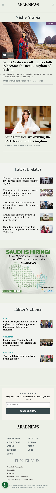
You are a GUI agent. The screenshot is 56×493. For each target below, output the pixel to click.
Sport (10, 454)
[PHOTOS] (28, 40)
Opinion (32, 442)
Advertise (10, 473)
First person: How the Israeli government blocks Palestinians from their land (19, 343)
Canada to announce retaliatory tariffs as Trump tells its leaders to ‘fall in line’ (20, 229)
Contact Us (11, 470)
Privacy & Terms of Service (17, 476)
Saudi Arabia (13, 438)
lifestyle (33, 438)
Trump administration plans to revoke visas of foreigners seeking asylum (20, 181)
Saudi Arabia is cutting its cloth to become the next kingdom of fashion (27, 66)
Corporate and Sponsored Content (20, 480)
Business (12, 450)
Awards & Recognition (15, 467)
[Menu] (3, 4)
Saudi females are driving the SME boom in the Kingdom (28, 139)
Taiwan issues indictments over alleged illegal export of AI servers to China (20, 205)
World (6, 318)
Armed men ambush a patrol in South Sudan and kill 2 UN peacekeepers (19, 217)
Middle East (8, 337)
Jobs (30, 450)
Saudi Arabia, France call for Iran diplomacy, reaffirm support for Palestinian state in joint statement (20, 325)
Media (31, 446)
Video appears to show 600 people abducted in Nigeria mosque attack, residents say (20, 193)
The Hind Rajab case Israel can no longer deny (19, 357)
